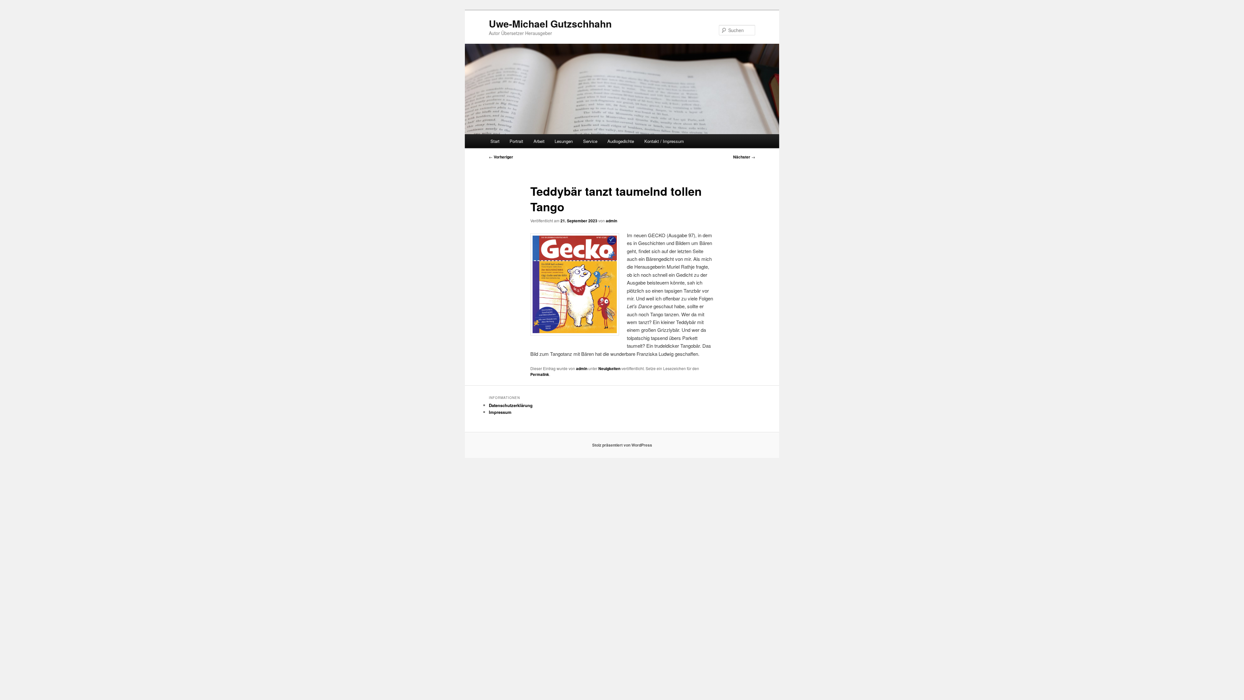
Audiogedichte (620, 141)
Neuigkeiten (609, 368)
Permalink (539, 374)
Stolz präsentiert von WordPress (622, 445)
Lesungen (564, 141)
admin (611, 221)
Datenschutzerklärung (511, 405)
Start (495, 141)
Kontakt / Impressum (664, 141)
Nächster (744, 157)
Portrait (516, 141)
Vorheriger (501, 157)
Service (590, 141)
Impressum (500, 412)
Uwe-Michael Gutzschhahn (550, 23)
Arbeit (539, 141)
